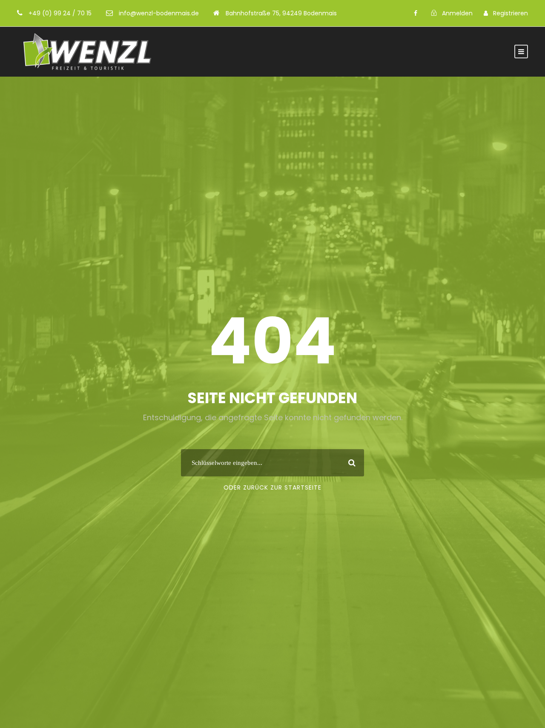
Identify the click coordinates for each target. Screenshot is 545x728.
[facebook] (415, 13)
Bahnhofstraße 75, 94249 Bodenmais (281, 13)
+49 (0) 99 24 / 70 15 (60, 13)
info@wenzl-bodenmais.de (159, 13)
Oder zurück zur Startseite (272, 487)
